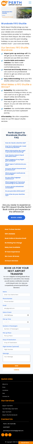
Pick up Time (7, 319)
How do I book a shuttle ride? (15, 143)
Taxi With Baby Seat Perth (10, 409)
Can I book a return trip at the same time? (14, 155)
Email (4, 305)
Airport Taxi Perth (7, 406)
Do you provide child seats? (15, 191)
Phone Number (7, 298)
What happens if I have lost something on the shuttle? (15, 182)
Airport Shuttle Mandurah (9, 415)
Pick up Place (7, 333)
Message (6, 353)
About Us (5, 384)
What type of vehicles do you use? (15, 164)
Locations (5, 390)
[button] (16, 143)
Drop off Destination (9, 340)
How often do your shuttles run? (15, 194)
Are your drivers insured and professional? (15, 169)
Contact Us (5, 396)
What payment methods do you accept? (15, 173)
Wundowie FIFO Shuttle (7, 12)
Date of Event (7, 312)
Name (5, 292)
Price (3, 387)
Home (3, 15)
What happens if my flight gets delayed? (14, 160)
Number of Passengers (10, 326)
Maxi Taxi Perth (6, 412)
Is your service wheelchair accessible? (14, 187)
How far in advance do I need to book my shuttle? (15, 146)
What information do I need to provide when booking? (15, 151)
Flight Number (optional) (11, 346)
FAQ (3, 393)
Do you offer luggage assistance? (13, 178)
